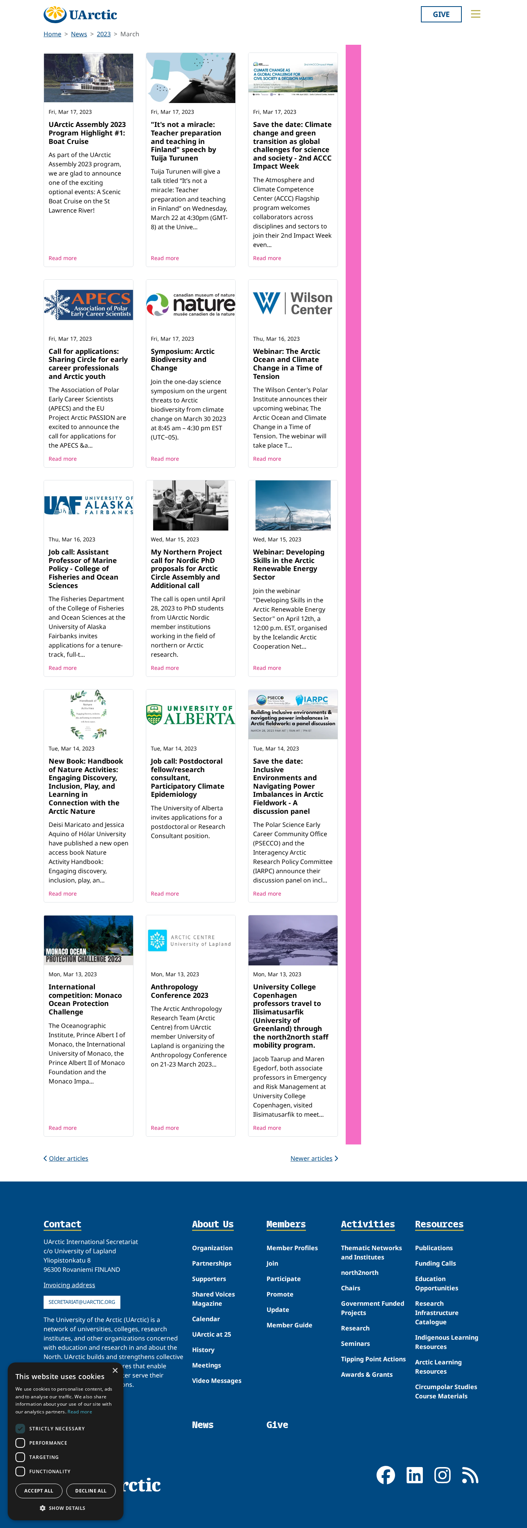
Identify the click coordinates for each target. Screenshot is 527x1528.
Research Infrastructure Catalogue (437, 1312)
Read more (63, 258)
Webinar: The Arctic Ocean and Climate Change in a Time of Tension (287, 364)
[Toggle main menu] (475, 14)
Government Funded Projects (372, 1308)
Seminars (355, 1343)
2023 (104, 34)
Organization (212, 1248)
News (79, 34)
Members (286, 1225)
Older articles (68, 1158)
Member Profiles (292, 1248)
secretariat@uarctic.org (82, 1301)
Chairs (350, 1288)
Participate (284, 1278)
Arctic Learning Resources (438, 1367)
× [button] (115, 1371)
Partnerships (211, 1263)
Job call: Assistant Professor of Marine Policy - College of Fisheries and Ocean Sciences (83, 568)
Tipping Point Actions (373, 1359)
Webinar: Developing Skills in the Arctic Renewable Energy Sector (288, 564)
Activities (368, 1225)
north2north (359, 1272)
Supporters (209, 1278)
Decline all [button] (90, 1490)
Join (272, 1263)
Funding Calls (435, 1263)
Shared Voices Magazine (213, 1299)
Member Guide (289, 1325)
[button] (65, 1508)
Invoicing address (69, 1285)
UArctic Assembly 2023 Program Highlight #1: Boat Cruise (87, 132)
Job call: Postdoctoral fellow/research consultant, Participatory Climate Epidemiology (188, 777)
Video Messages (217, 1380)
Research (355, 1328)
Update (278, 1309)
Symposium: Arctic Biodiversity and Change (183, 359)
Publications (434, 1248)
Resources (439, 1225)
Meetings (206, 1365)
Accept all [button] (38, 1490)
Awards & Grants (367, 1374)
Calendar (206, 1319)
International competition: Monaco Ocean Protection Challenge (85, 999)
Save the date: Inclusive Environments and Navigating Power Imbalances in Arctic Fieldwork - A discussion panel (288, 786)
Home (52, 34)
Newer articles (312, 1158)
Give (441, 14)
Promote (280, 1294)
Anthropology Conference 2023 (179, 991)
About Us (213, 1225)
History (203, 1349)
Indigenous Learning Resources (446, 1342)
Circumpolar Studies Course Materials (446, 1391)
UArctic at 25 (211, 1334)
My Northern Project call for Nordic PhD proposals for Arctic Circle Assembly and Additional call (186, 568)
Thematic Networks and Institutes (371, 1252)
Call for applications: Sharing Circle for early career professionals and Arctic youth (88, 364)
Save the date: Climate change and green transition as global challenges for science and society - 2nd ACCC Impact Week (292, 145)
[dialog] (65, 1441)
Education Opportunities (436, 1283)
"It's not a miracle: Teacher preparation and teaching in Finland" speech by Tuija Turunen (186, 141)
